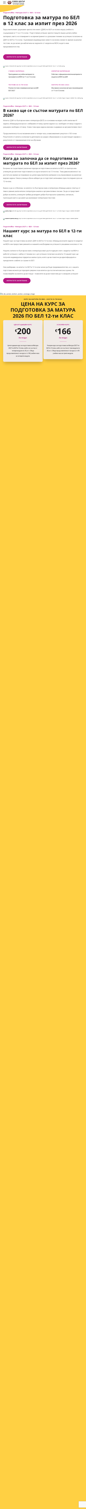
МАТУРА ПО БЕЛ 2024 (60, 85)
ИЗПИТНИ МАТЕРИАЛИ (60, 71)
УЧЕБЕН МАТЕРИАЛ (16, 71)
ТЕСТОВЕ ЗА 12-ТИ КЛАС (18, 85)
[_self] (4, 72)
